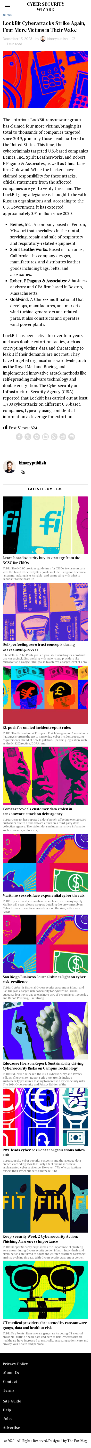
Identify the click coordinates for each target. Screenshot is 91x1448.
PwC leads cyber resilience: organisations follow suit (44, 1152)
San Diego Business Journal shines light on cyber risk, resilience (44, 979)
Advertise (11, 1427)
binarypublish (57, 39)
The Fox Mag (77, 1440)
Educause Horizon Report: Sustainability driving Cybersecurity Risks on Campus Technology (43, 1066)
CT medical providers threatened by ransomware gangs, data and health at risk (45, 1325)
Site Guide (12, 1401)
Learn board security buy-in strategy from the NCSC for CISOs (41, 560)
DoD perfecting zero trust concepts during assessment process (39, 647)
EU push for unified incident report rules (37, 727)
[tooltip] (19, 436)
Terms (9, 1390)
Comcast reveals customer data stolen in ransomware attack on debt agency (37, 811)
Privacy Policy (15, 1363)
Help (7, 1410)
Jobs (7, 1418)
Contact (10, 1381)
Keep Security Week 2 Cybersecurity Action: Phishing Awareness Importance (40, 1239)
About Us (11, 1372)
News (7, 15)
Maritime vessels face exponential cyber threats (44, 895)
